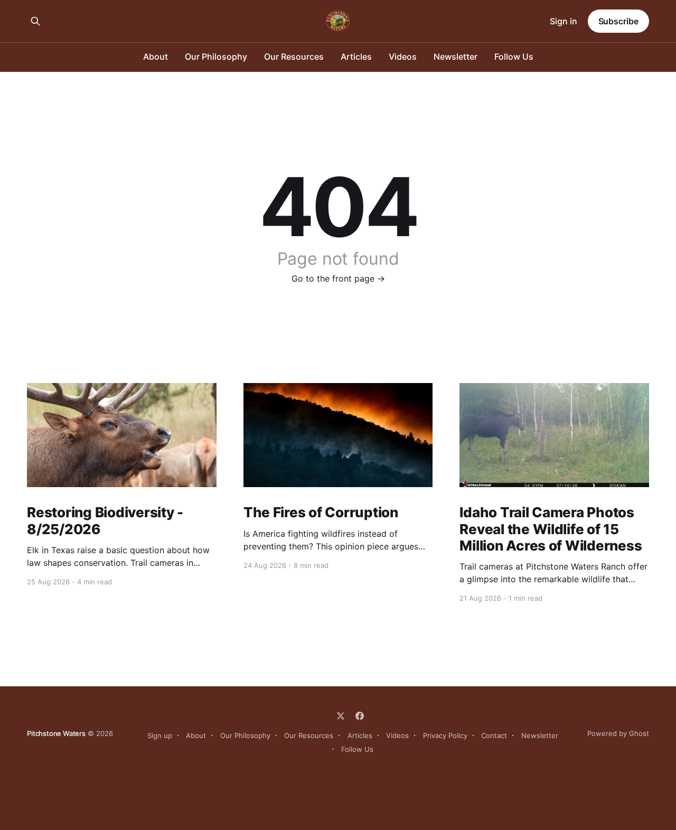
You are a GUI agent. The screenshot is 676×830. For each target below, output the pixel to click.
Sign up (159, 735)
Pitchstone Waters (56, 733)
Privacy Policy (445, 735)
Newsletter (455, 56)
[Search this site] (35, 21)
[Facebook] (359, 716)
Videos (403, 56)
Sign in (563, 21)
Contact (494, 735)
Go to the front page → (338, 278)
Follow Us (513, 56)
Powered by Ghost (618, 733)
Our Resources (294, 56)
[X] (340, 716)
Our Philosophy (216, 56)
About (155, 56)
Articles (356, 56)
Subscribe (618, 21)
